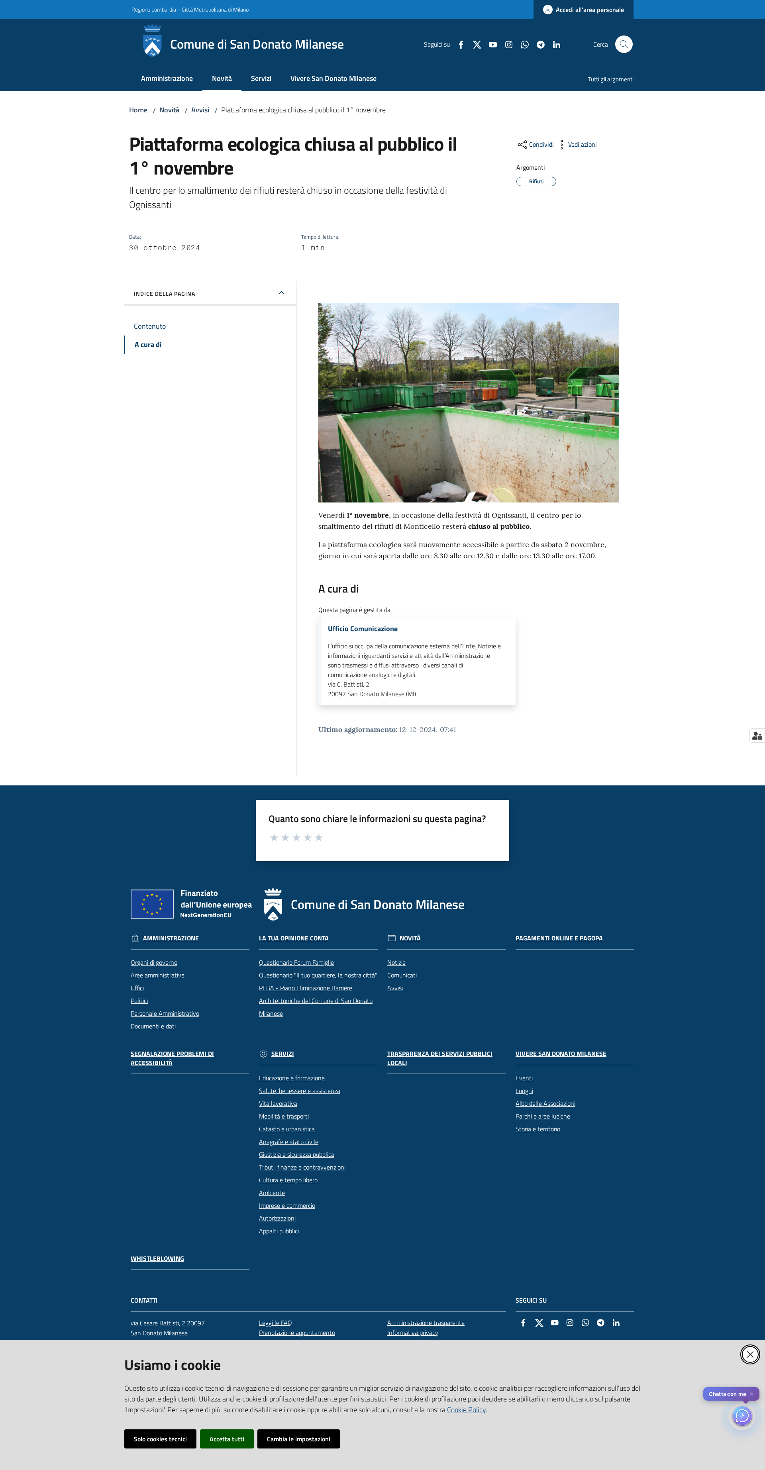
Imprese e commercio (287, 1205)
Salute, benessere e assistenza (299, 1090)
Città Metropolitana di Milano (215, 9)
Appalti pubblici (279, 1231)
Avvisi (200, 109)
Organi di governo (154, 962)
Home (138, 109)
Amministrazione (171, 938)
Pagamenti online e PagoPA (559, 938)
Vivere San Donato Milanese (561, 1053)
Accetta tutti (227, 1439)
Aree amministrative (157, 975)
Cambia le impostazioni (298, 1439)
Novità (169, 109)
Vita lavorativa (278, 1103)
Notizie (396, 962)
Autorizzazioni (277, 1218)
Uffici (137, 988)
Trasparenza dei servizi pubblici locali (439, 1058)
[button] (624, 44)
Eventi (524, 1078)
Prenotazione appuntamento (297, 1332)
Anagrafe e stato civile (288, 1141)
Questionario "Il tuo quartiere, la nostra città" (318, 975)
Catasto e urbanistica (287, 1129)
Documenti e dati (153, 1026)
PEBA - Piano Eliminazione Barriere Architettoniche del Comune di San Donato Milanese (316, 1000)
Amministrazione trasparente (426, 1322)
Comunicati (402, 975)
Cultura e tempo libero (288, 1180)
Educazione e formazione (292, 1078)
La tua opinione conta (294, 938)
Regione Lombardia (153, 9)
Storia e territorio (538, 1129)
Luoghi (524, 1090)
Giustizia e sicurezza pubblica (296, 1154)
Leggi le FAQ (275, 1322)
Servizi (282, 1053)
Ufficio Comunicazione (363, 629)
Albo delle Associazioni (545, 1103)
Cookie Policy (466, 1409)
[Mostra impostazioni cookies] (757, 735)
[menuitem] (166, 79)
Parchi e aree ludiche (543, 1116)
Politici (139, 1000)
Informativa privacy (412, 1332)
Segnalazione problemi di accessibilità (172, 1058)
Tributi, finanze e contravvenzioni (302, 1167)
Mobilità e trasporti (284, 1116)
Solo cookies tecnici (160, 1439)
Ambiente (272, 1192)
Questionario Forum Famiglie (296, 962)
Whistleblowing (157, 1258)
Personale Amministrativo (165, 1013)
